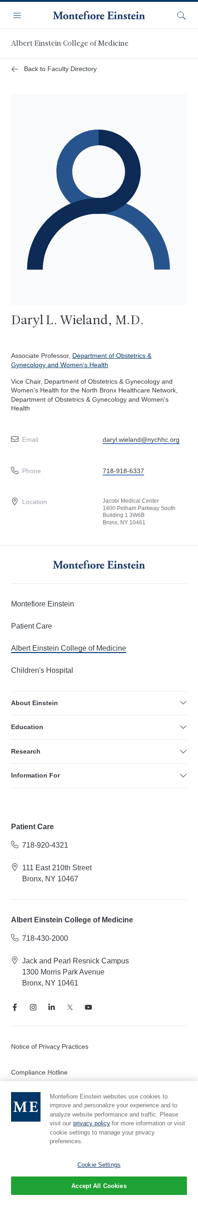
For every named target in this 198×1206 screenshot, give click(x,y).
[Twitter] (70, 1007)
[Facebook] (14, 1007)
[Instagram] (33, 1007)
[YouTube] (88, 1007)
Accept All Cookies (98, 1185)
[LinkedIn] (51, 1007)
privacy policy (91, 1123)
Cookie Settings (99, 1164)
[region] (99, 1143)
